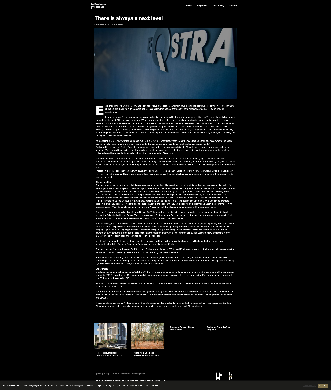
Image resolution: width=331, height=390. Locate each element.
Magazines (202, 5)
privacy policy (102, 373)
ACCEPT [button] (322, 386)
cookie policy (138, 373)
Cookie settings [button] (309, 386)
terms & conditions (121, 373)
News (120, 24)
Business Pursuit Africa (106, 24)
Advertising (218, 5)
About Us (233, 5)
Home (189, 5)
